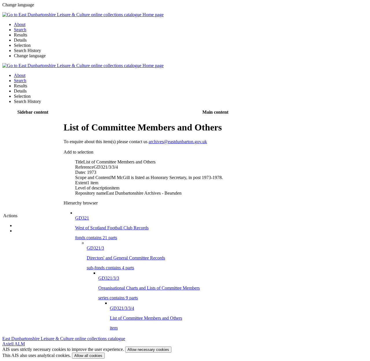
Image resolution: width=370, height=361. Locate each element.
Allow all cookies (88, 355)
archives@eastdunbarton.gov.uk (178, 141)
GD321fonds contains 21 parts (112, 228)
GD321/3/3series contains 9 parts (149, 288)
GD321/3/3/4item (146, 318)
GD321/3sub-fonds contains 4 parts (126, 258)
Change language (30, 55)
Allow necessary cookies (148, 349)
